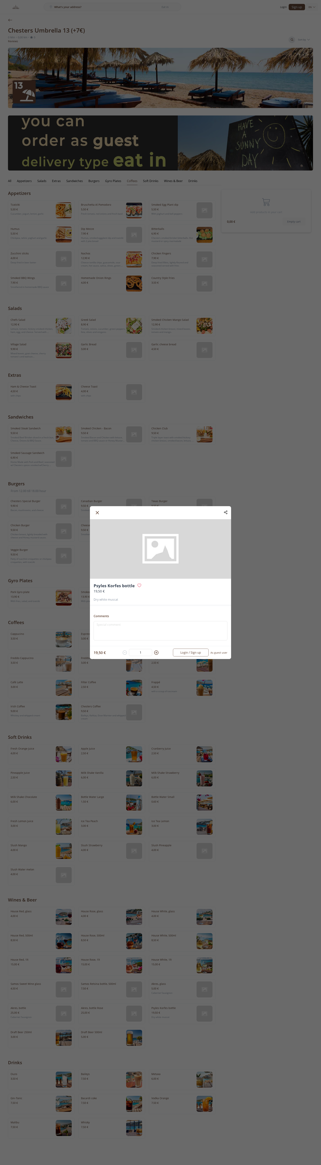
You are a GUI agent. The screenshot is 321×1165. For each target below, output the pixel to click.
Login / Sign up (190, 652)
